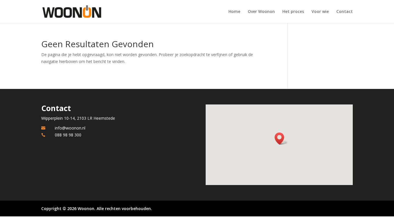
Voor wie (320, 11)
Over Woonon (261, 11)
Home (234, 11)
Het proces (293, 11)
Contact (344, 11)
